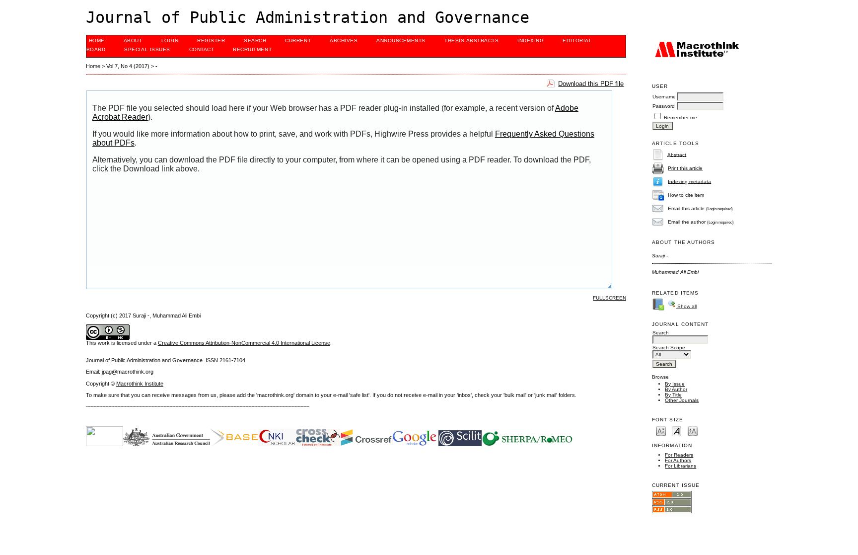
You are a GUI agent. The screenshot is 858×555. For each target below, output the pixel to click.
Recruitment (252, 49)
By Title (673, 394)
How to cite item (686, 194)
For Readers (679, 455)
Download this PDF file (591, 83)
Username (664, 96)
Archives (344, 40)
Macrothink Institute (139, 384)
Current (298, 40)
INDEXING (530, 40)
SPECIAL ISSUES (147, 49)
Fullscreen (609, 298)
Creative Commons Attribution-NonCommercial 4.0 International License (244, 343)
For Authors (678, 460)
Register (211, 40)
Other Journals (682, 400)
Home (97, 40)
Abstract (676, 154)
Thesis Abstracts (471, 40)
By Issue (675, 384)
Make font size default (677, 430)
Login (170, 40)
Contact (201, 49)
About (133, 40)
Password (663, 106)
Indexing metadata (689, 181)
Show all (686, 306)
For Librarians (680, 466)
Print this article (685, 167)
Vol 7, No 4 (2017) (127, 66)
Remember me (680, 117)
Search (255, 40)
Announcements (401, 40)
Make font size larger (693, 430)
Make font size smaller (661, 430)
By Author (676, 389)
